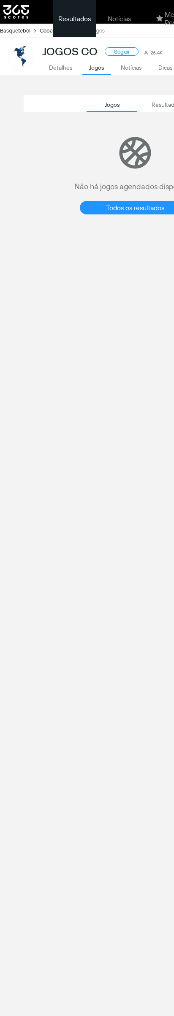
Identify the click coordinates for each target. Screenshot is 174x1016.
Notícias (119, 19)
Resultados (74, 19)
